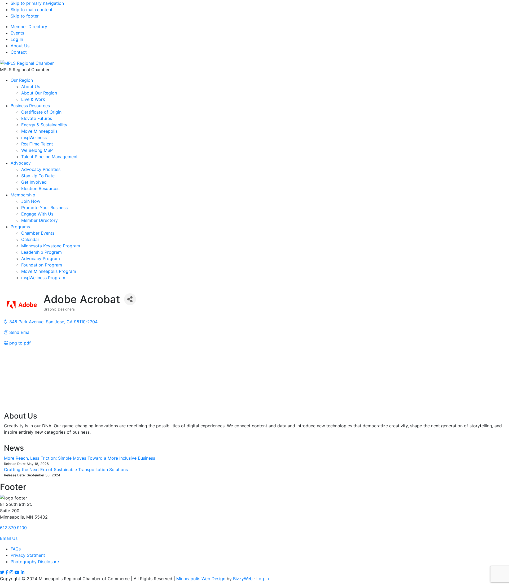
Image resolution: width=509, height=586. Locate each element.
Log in (262, 578)
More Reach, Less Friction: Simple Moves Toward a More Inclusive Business (79, 458)
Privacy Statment (28, 555)
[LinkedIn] (22, 572)
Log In (17, 39)
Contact (19, 52)
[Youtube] (17, 572)
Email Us (8, 538)
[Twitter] (2, 572)
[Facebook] (7, 572)
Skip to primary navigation (37, 3)
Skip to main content (31, 9)
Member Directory (29, 26)
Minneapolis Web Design (200, 578)
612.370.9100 (13, 527)
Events (17, 33)
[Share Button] (130, 299)
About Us (20, 45)
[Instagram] (11, 572)
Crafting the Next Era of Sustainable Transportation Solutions (66, 469)
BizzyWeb (243, 578)
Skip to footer (25, 16)
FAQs (16, 548)
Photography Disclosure (35, 561)
